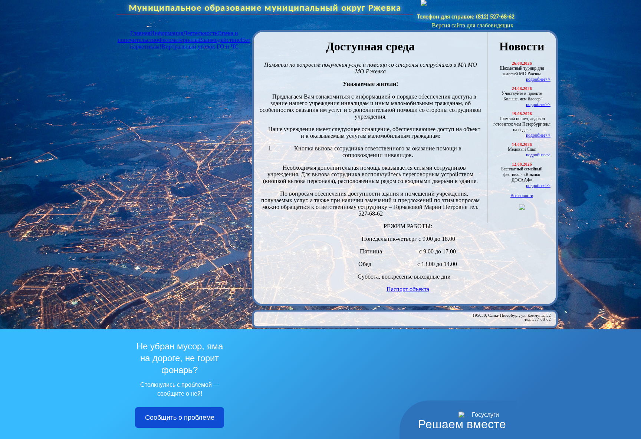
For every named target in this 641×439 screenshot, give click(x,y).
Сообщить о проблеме (179, 417)
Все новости (521, 195)
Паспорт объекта (408, 289)
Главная (140, 33)
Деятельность (200, 33)
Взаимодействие (220, 40)
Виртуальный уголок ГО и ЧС (200, 46)
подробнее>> (538, 79)
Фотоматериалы (178, 40)
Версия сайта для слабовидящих (472, 25)
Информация (166, 33)
